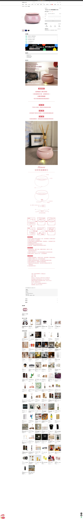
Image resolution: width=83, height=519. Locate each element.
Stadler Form (49, 348)
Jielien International (24, 325)
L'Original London (30, 430)
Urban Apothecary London (31, 451)
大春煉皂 (49, 461)
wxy (42, 451)
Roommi (23, 358)
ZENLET (42, 358)
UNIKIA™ (49, 325)
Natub (29, 461)
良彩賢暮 (56, 325)
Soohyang (56, 461)
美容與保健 (23, 6)
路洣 (22, 430)
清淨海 (49, 420)
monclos (56, 440)
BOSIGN (42, 325)
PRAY (48, 430)
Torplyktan (36, 399)
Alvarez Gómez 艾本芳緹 (37, 451)
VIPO (48, 451)
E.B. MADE (36, 348)
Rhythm (23, 348)
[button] (23, 30)
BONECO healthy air (57, 338)
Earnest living (23, 338)
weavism (43, 440)
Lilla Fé (36, 420)
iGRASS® (30, 348)
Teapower (49, 399)
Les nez (36, 338)
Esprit (48, 440)
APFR (29, 399)
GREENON (43, 338)
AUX (35, 325)
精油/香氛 (29, 6)
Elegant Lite (30, 358)
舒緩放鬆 (26, 6)
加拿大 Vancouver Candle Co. (25, 399)
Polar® (22, 461)
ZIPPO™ (23, 420)
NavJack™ (56, 430)
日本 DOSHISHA (30, 325)
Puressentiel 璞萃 (30, 420)
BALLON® (56, 399)
